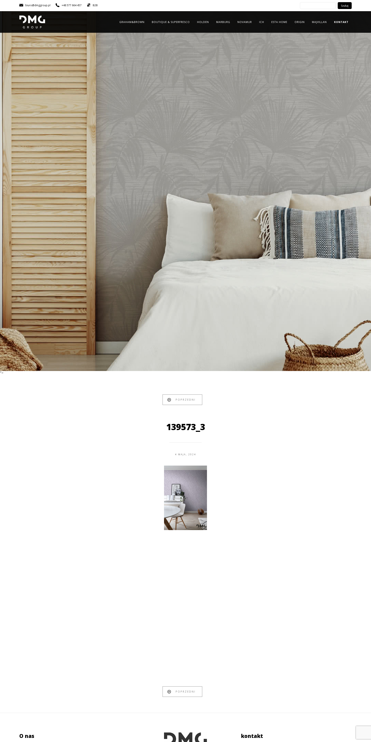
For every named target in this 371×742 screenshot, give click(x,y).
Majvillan (319, 22)
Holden (203, 22)
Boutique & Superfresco (171, 22)
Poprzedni (186, 400)
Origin (300, 22)
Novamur (244, 22)
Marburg (223, 22)
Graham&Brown (131, 22)
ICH (261, 22)
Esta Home (279, 22)
